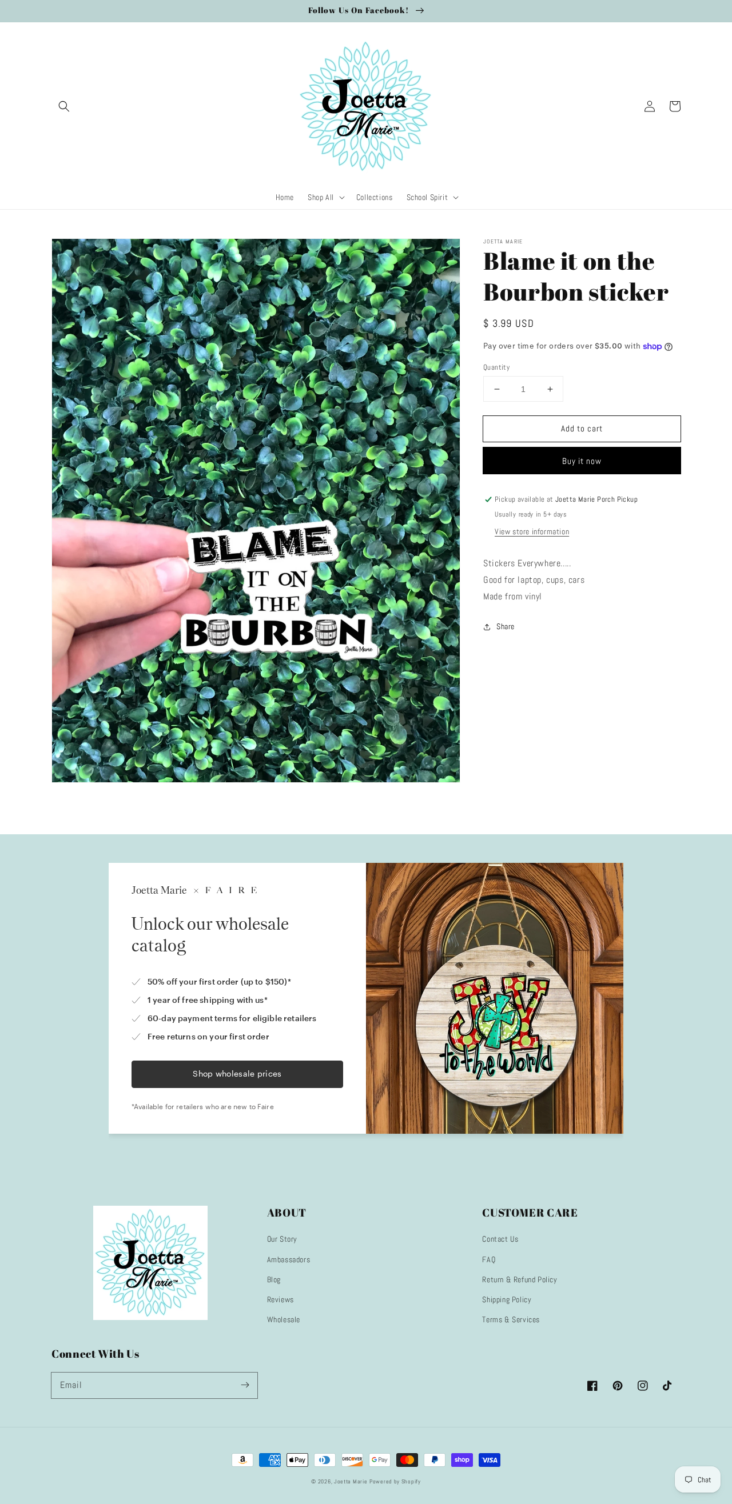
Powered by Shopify (395, 1481)
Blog (274, 1279)
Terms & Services (511, 1319)
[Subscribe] (244, 1385)
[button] (64, 106)
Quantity (496, 367)
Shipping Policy (506, 1299)
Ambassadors (289, 1259)
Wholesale (283, 1319)
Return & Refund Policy (519, 1279)
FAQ (488, 1259)
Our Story (282, 1239)
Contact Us (500, 1239)
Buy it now (582, 461)
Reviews (280, 1299)
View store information (532, 532)
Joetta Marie (350, 1481)
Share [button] (505, 626)
